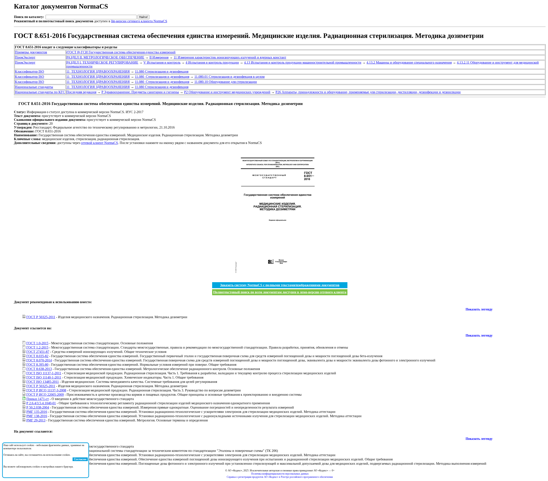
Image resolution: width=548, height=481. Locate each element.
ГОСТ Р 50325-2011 (40, 317)
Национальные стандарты (34, 87)
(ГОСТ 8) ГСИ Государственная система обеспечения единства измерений (121, 52)
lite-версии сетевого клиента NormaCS (139, 21)
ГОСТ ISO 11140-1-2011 (43, 377)
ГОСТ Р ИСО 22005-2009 (45, 394)
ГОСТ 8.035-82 (37, 356)
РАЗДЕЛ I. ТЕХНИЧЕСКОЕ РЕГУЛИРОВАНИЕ (102, 62)
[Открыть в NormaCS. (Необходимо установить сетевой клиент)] (15, 103)
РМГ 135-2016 (36, 412)
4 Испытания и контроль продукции (212, 62)
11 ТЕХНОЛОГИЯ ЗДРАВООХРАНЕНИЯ (98, 71)
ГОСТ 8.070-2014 (39, 360)
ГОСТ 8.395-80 (37, 364)
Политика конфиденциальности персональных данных (280, 473)
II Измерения (158, 57)
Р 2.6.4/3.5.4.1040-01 (41, 403)
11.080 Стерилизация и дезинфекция (161, 71)
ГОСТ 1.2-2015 (37, 347)
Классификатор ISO (29, 71)
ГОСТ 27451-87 (37, 352)
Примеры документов (31, 52)
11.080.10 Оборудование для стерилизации (225, 82)
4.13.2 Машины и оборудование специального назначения (409, 62)
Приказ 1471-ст (37, 399)
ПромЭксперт (25, 57)
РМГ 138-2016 (36, 416)
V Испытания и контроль (161, 62)
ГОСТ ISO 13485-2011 (42, 382)
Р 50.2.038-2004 (37, 407)
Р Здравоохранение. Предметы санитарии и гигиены (140, 92)
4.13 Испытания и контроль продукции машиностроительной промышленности (302, 62)
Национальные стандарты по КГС (40, 92)
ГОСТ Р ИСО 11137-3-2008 (46, 390)
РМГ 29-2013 (35, 420)
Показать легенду (479, 309)
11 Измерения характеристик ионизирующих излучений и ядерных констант (230, 57)
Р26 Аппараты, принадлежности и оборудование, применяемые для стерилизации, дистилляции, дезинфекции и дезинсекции (368, 92)
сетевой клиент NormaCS (99, 143)
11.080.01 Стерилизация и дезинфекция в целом (229, 76)
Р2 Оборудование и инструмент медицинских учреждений (227, 92)
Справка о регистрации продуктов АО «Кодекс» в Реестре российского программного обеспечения (280, 476)
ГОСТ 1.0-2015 (37, 343)
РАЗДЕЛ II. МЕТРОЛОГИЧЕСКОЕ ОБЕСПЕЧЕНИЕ (105, 57)
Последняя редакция (81, 92)
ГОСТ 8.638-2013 (39, 369)
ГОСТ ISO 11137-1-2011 (43, 373)
